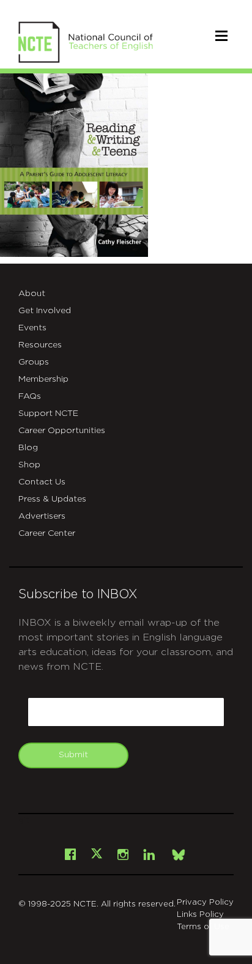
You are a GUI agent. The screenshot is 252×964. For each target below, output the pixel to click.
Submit (73, 755)
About (31, 293)
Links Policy (200, 915)
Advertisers (41, 516)
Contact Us (41, 482)
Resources (40, 345)
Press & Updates (52, 499)
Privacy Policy (205, 903)
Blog (28, 447)
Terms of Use (203, 927)
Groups (33, 362)
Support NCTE (48, 413)
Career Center (46, 533)
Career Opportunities (61, 430)
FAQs (29, 396)
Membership (43, 379)
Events (32, 328)
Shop (29, 465)
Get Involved (44, 310)
